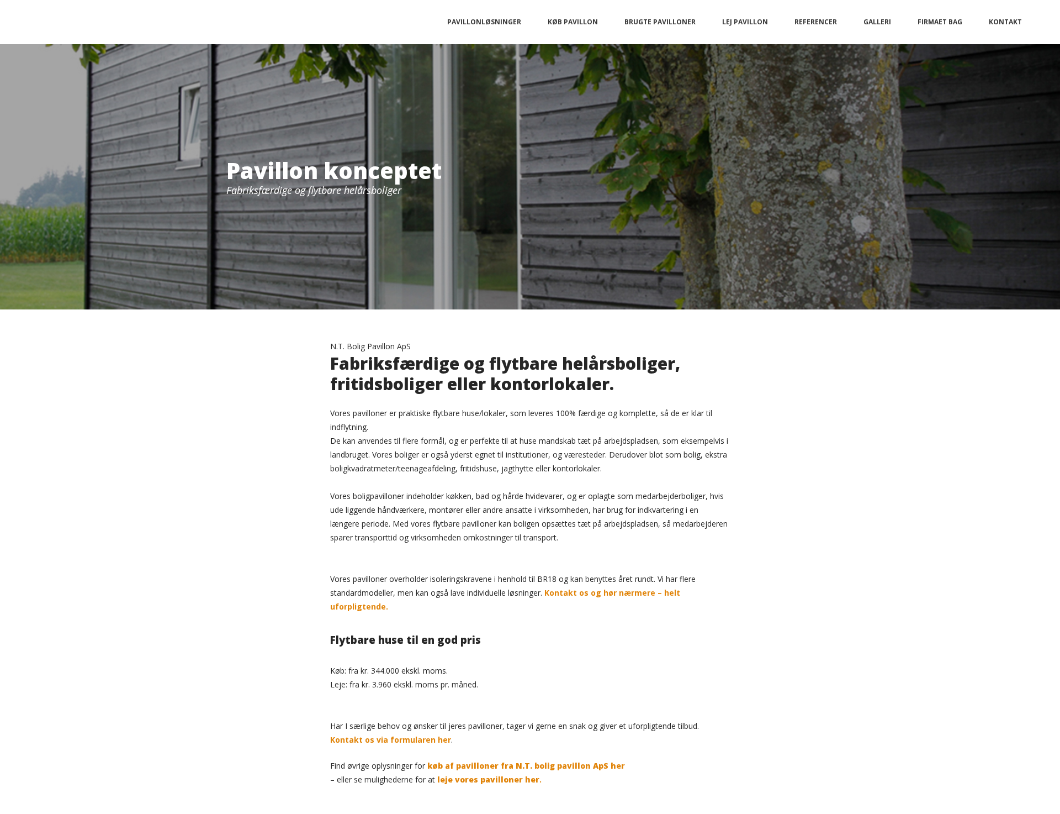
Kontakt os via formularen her (390, 739)
